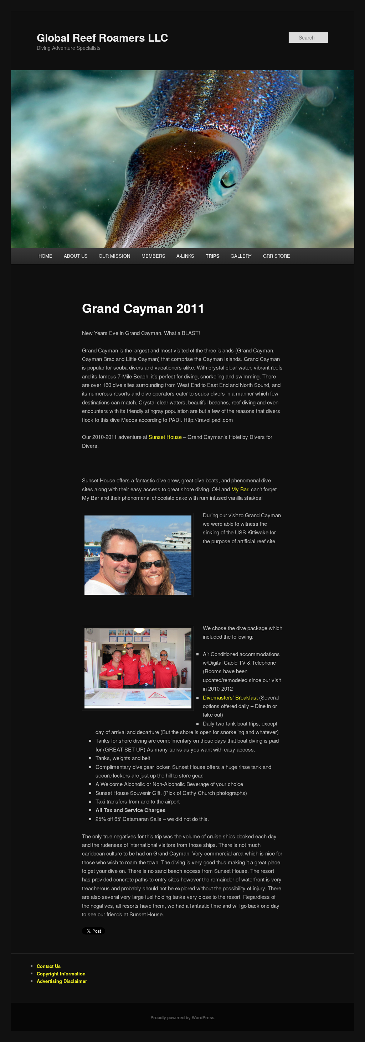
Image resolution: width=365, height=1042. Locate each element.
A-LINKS (185, 255)
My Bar (239, 489)
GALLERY (241, 255)
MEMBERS (153, 255)
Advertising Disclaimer (62, 981)
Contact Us (49, 966)
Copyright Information (61, 973)
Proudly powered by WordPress (182, 1017)
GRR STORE (276, 255)
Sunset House (165, 436)
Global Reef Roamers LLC (102, 37)
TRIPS (213, 255)
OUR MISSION (114, 255)
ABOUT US (76, 255)
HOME (45, 255)
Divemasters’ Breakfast (230, 697)
